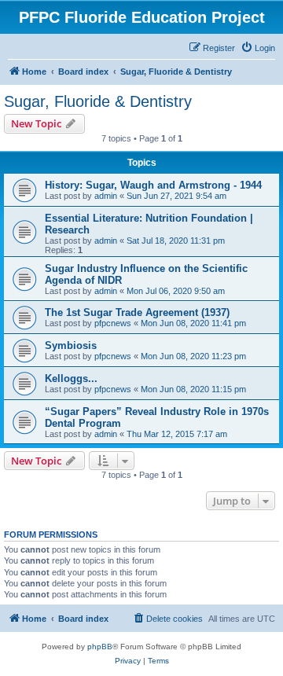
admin (105, 195)
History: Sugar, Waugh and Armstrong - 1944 (153, 185)
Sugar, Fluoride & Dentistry (98, 101)
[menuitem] (258, 48)
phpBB (99, 646)
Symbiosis (71, 345)
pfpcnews (112, 323)
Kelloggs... (71, 378)
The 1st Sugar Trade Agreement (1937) (137, 312)
